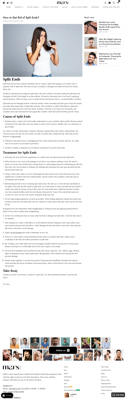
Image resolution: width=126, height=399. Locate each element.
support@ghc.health (16, 391)
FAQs (103, 393)
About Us (104, 377)
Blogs (103, 373)
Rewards (66, 387)
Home (66, 367)
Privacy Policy (105, 380)
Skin (65, 383)
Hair (65, 370)
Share (8, 284)
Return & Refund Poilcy (108, 387)
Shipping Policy (106, 383)
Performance (68, 377)
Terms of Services (106, 390)
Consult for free (106, 370)
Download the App (70, 390)
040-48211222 (14, 389)
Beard (66, 373)
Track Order (105, 367)
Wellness (66, 380)
